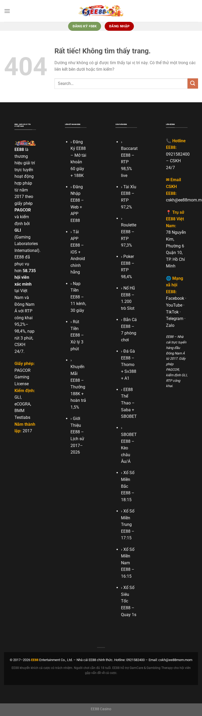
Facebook (175, 298)
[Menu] (7, 10)
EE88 (19, 149)
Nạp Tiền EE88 (75, 290)
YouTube (174, 305)
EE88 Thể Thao (127, 396)
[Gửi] (193, 83)
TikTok (172, 311)
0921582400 (178, 154)
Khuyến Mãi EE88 (77, 373)
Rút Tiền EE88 (75, 328)
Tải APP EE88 (75, 238)
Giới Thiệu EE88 (75, 425)
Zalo (170, 325)
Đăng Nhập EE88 (76, 193)
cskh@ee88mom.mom (175, 660)
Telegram (174, 318)
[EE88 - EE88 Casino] (101, 11)
